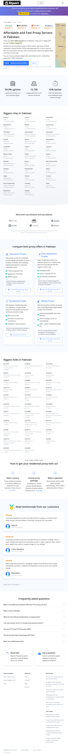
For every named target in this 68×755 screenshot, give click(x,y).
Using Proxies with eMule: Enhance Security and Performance (53, 740)
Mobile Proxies (47, 301)
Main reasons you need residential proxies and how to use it (54, 704)
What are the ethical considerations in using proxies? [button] (34, 617)
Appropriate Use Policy (10, 750)
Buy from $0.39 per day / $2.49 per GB (51, 290)
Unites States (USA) (9, 677)
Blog (26, 683)
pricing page (38, 491)
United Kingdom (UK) (9, 680)
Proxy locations (7, 22)
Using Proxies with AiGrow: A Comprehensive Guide (54, 726)
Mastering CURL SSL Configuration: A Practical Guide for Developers (55, 697)
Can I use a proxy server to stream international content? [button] (34, 623)
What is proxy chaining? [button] (34, 611)
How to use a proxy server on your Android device (54, 678)
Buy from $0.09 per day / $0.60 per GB (19, 290)
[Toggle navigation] (63, 3)
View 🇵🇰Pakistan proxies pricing (16, 63)
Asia (14, 22)
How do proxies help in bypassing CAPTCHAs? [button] (34, 635)
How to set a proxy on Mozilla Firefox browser (54, 690)
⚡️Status (41, 3)
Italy (4, 683)
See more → (45, 14)
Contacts (27, 680)
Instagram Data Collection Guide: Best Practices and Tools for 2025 (55, 684)
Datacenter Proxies (17, 254)
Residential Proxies (17, 301)
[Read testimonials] (8, 25)
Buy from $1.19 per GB (19, 335)
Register (34, 63)
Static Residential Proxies (49, 255)
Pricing (27, 677)
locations (13, 490)
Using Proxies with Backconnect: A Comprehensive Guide (55, 721)
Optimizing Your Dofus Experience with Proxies (53, 715)
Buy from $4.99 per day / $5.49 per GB (51, 340)
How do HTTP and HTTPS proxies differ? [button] (34, 629)
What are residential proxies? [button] (34, 641)
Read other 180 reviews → (12, 584)
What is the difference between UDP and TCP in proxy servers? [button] (34, 605)
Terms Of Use (37, 750)
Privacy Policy (25, 750)
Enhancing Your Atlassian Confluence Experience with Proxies (54, 733)
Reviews (27, 687)
